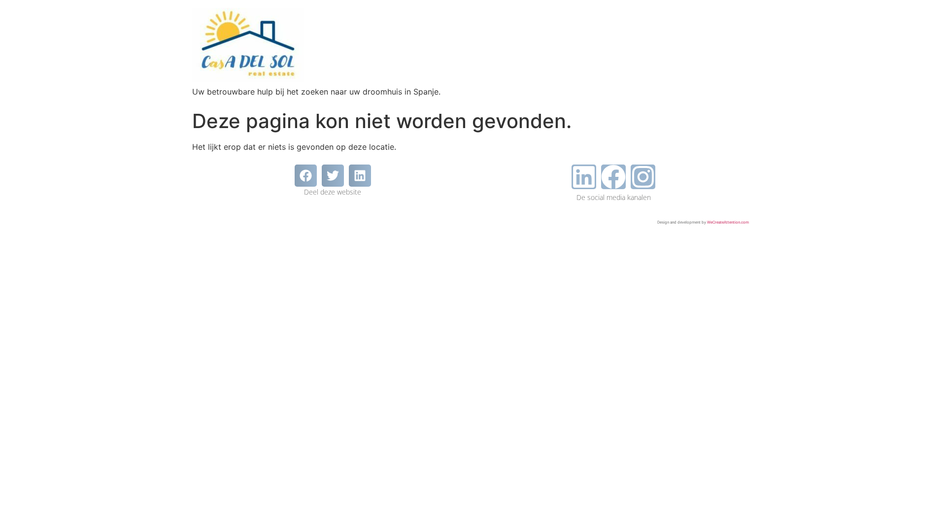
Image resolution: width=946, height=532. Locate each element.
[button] (306, 176)
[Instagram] (643, 177)
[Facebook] (613, 177)
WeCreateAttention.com (728, 222)
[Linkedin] (584, 177)
